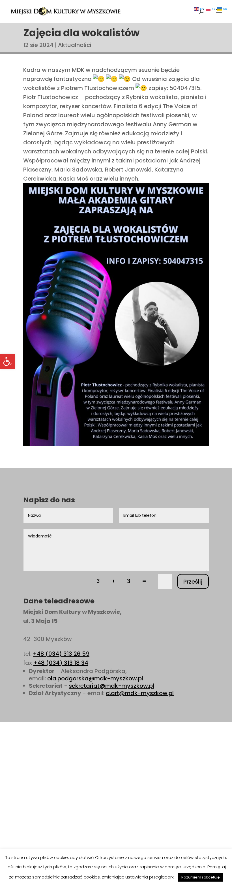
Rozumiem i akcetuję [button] (200, 877)
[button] (7, 361)
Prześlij (193, 582)
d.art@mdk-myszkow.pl (140, 693)
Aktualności (74, 45)
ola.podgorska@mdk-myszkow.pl (95, 678)
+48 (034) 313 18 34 (60, 663)
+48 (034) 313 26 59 (61, 654)
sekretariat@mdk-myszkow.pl (111, 686)
